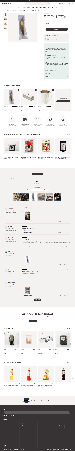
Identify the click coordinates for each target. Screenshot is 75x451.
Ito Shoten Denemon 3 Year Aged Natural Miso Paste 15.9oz (11, 158)
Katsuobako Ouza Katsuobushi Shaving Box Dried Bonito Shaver (28, 108)
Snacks (5, 429)
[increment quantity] (66, 26)
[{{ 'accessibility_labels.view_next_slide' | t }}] (71, 344)
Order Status (24, 431)
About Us (41, 425)
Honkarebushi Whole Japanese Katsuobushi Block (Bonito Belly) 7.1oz (11, 108)
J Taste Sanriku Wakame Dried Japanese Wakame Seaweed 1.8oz (62, 351)
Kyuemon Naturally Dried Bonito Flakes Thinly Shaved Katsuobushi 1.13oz (29, 351)
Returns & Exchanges (61, 427)
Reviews (41, 438)
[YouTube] (13, 415)
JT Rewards (42, 434)
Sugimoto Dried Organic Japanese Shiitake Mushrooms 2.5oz (28, 158)
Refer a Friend (42, 436)
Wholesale (23, 438)
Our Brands (42, 427)
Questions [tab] (16, 179)
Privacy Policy (54, 449)
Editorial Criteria (43, 433)
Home (36, 7)
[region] (37, 197)
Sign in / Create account (50, 39)
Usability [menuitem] (40, 189)
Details (46, 76)
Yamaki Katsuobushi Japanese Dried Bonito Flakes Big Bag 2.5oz (45, 158)
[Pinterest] (11, 415)
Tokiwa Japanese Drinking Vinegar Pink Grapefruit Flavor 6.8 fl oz (28, 386)
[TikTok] (16, 415)
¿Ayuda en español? (61, 433)
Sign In (23, 425)
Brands (49, 7)
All (18, 7)
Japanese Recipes (43, 431)
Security (58, 449)
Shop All (68, 134)
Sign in (37, 174)
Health (32, 7)
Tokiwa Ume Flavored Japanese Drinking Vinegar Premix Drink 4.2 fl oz (45, 386)
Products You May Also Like (12, 363)
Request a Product (25, 434)
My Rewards (24, 436)
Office (40, 7)
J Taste (5, 425)
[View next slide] (35, 40)
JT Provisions (46, 13)
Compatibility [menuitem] (34, 189)
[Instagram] (8, 415)
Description (47, 46)
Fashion (44, 7)
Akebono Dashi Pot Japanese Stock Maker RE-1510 (45, 108)
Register (23, 427)
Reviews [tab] (8, 179)
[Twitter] (6, 415)
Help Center (60, 429)
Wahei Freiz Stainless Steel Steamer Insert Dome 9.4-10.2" (45, 351)
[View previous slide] (32, 40)
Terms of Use (49, 449)
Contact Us (60, 431)
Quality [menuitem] (28, 189)
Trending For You (9, 328)
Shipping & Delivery (61, 425)
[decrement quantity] (47, 26)
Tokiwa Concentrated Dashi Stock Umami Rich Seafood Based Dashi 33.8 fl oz (62, 386)
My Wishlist (24, 429)
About (53, 7)
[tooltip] (27, 232)
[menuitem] (18, 7)
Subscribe (70, 412)
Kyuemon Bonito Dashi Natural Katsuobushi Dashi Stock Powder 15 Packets (62, 158)
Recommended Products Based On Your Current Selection (22, 134)
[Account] (67, 4)
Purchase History (25, 433)
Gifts (4, 438)
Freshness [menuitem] (46, 189)
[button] (47, 19)
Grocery (24, 7)
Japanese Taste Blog (43, 429)
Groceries (5, 427)
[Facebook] (4, 415)
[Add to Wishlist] (36, 14)
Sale (56, 7)
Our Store (41, 440)
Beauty (28, 7)
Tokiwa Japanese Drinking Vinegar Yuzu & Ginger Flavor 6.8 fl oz (11, 386)
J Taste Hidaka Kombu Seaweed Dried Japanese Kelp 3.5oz (10, 351)
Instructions (47, 73)
